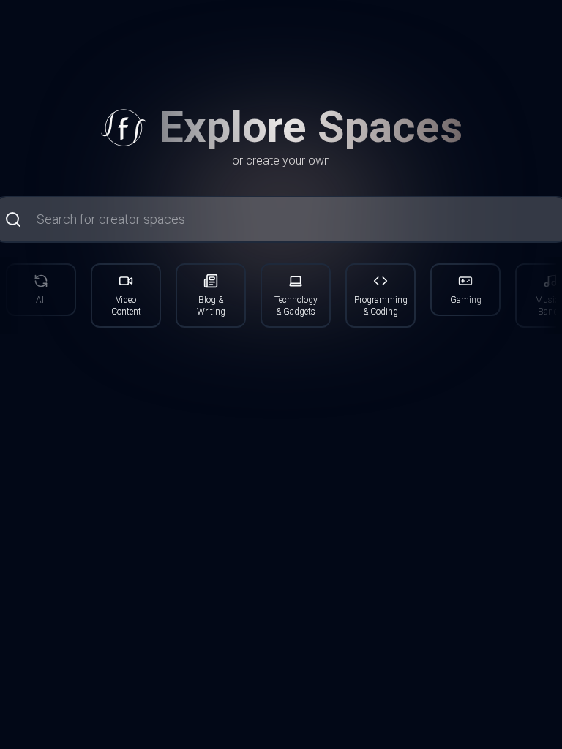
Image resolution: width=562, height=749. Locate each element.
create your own (288, 161)
